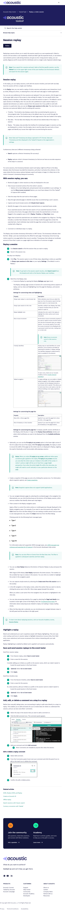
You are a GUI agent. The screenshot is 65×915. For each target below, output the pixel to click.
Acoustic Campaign (9, 892)
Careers (45, 889)
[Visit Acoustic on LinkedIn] (11, 877)
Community (26, 892)
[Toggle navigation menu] (59, 2)
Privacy (2, 909)
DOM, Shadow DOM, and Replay (12, 793)
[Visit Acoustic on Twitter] (4, 876)
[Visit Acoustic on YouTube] (7, 877)
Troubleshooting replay (48, 601)
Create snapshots (32, 480)
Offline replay (7, 799)
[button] (32, 33)
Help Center (26, 889)
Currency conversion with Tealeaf (13, 806)
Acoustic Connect (8, 887)
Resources (46, 896)
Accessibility (24, 909)
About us (46, 887)
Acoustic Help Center (9, 12)
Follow (7, 46)
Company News (48, 892)
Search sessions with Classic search (14, 803)
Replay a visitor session (36, 12)
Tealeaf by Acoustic (9, 889)
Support (25, 887)
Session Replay (13, 622)
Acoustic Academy (28, 894)
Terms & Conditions (12, 909)
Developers (26, 896)
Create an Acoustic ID (9, 796)
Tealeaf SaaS (22, 12)
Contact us (7, 869)
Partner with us (47, 894)
